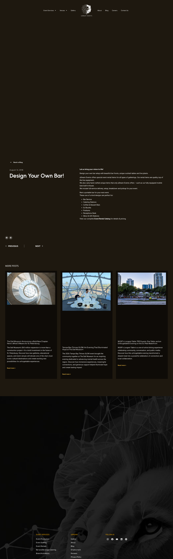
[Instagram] (108, 539)
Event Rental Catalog (102, 219)
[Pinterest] (126, 539)
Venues (62, 10)
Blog (106, 10)
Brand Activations (42, 553)
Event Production (42, 539)
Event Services (49, 10)
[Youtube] (117, 539)
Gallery (73, 10)
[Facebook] (112, 539)
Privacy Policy (76, 557)
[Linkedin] (121, 539)
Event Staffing (41, 543)
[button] (6, 237)
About (99, 10)
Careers (114, 10)
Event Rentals (41, 546)
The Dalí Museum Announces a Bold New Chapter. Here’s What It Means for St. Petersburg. (27, 342)
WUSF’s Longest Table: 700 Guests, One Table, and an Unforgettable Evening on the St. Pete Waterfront (139, 342)
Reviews (74, 553)
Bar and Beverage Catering (46, 550)
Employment (76, 550)
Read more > (11, 368)
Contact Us (124, 10)
